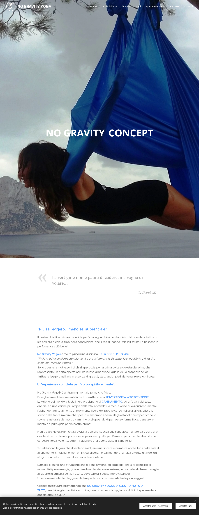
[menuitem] (94, 6)
